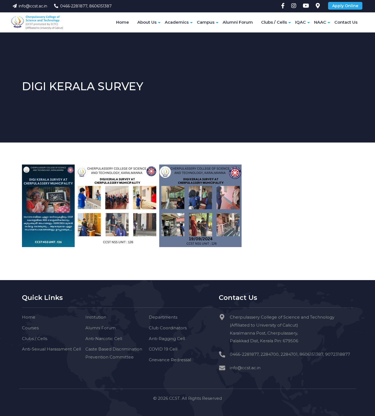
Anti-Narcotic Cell (103, 338)
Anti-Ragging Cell (167, 338)
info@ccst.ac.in (33, 6)
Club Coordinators (168, 327)
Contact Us (345, 22)
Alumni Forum (238, 22)
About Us (146, 22)
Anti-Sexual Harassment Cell (51, 349)
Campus (205, 22)
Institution (95, 317)
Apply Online (345, 5)
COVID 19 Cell (163, 349)
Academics (177, 22)
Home (122, 22)
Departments (163, 317)
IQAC (300, 22)
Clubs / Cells (274, 22)
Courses (30, 327)
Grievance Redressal (170, 359)
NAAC (320, 22)
